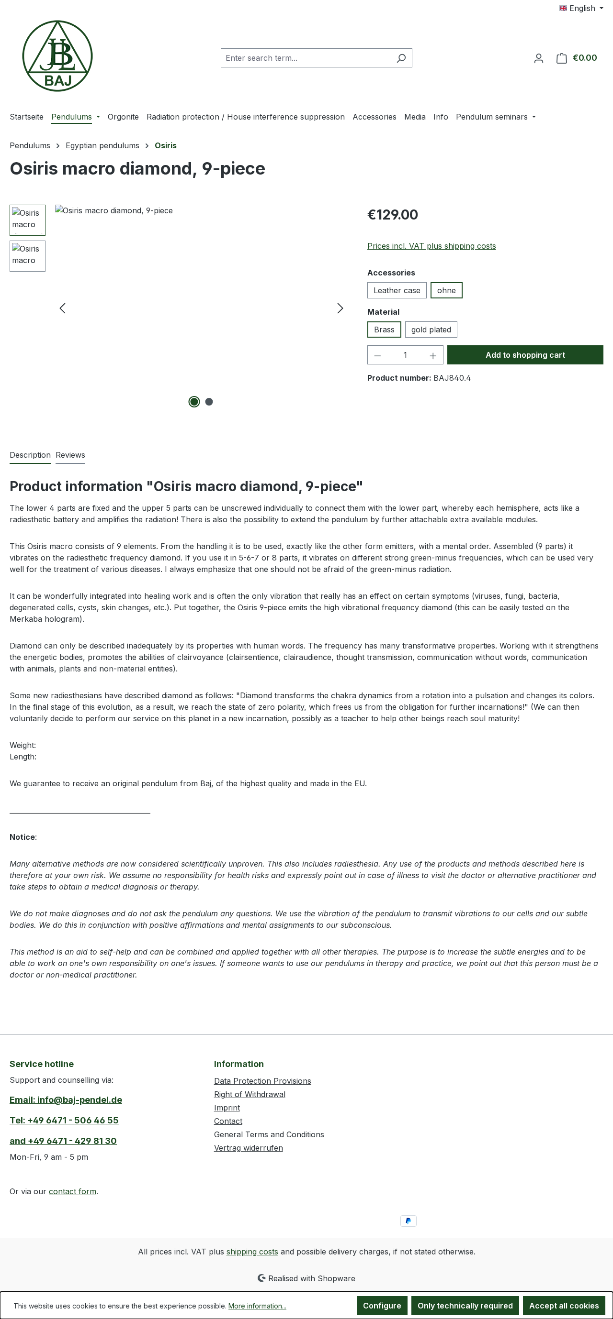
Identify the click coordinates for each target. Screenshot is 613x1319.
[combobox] (305, 57)
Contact (228, 1121)
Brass (384, 329)
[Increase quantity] (433, 354)
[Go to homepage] (57, 56)
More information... (257, 1306)
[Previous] (62, 307)
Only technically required (465, 1305)
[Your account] (538, 57)
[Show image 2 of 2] (209, 402)
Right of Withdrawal (249, 1094)
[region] (179, 307)
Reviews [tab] (70, 455)
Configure (382, 1305)
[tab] (30, 455)
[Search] (401, 57)
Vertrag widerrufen (248, 1148)
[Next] (340, 307)
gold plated (431, 329)
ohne (446, 290)
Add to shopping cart (525, 355)
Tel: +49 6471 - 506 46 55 (64, 1120)
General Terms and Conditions (269, 1134)
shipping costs (252, 1251)
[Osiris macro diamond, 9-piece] (201, 307)
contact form (72, 1191)
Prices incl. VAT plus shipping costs (431, 246)
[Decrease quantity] (377, 354)
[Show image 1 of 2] (194, 402)
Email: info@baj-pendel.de (66, 1100)
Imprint (227, 1107)
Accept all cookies (564, 1305)
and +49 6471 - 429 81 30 (63, 1141)
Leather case (397, 290)
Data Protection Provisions (262, 1081)
